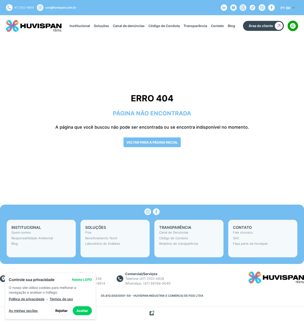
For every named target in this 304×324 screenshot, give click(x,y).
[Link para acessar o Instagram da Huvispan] (147, 211)
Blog (231, 26)
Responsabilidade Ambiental (32, 238)
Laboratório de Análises (102, 243)
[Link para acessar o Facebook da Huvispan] (156, 211)
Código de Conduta (164, 26)
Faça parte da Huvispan (250, 243)
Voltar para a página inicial (152, 142)
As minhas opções (23, 311)
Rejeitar (61, 311)
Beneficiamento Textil (101, 238)
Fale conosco (243, 232)
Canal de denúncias (129, 26)
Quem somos (21, 232)
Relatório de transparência (178, 243)
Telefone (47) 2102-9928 (144, 279)
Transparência (195, 26)
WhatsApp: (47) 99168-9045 (148, 283)
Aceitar (82, 311)
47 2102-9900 (24, 7)
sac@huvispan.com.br (60, 7)
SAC (236, 238)
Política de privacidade (26, 299)
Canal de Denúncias (173, 232)
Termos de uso (61, 299)
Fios (88, 232)
